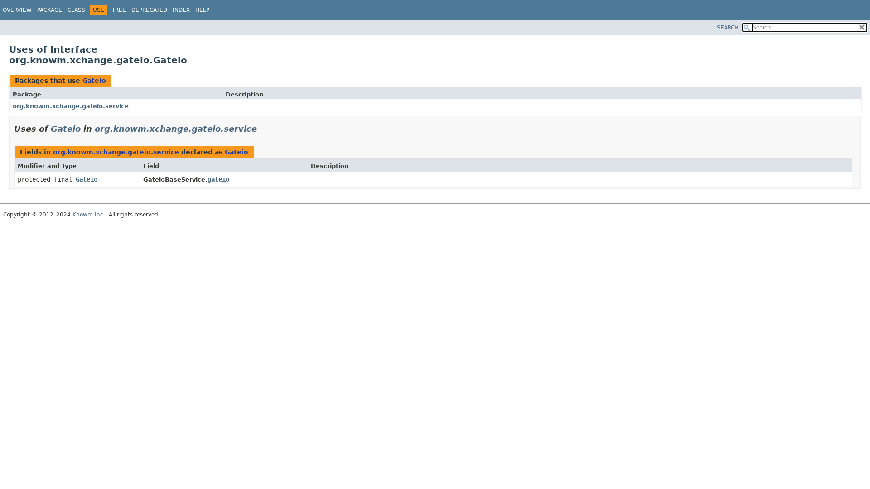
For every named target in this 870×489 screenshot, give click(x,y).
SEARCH (728, 27)
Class (76, 10)
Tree (119, 10)
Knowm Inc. (88, 214)
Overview (17, 10)
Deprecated (149, 10)
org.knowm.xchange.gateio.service (71, 106)
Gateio (94, 80)
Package (49, 10)
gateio (218, 179)
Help (202, 10)
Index (181, 10)
